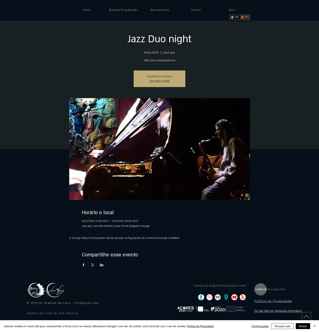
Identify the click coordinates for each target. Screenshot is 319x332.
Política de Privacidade (200, 326)
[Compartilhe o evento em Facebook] (83, 264)
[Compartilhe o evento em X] (92, 264)
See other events (159, 81)
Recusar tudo (282, 326)
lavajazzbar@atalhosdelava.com (220, 286)
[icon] (226, 297)
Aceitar (303, 326)
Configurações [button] (260, 326)
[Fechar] (314, 326)
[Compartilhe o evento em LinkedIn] (101, 264)
